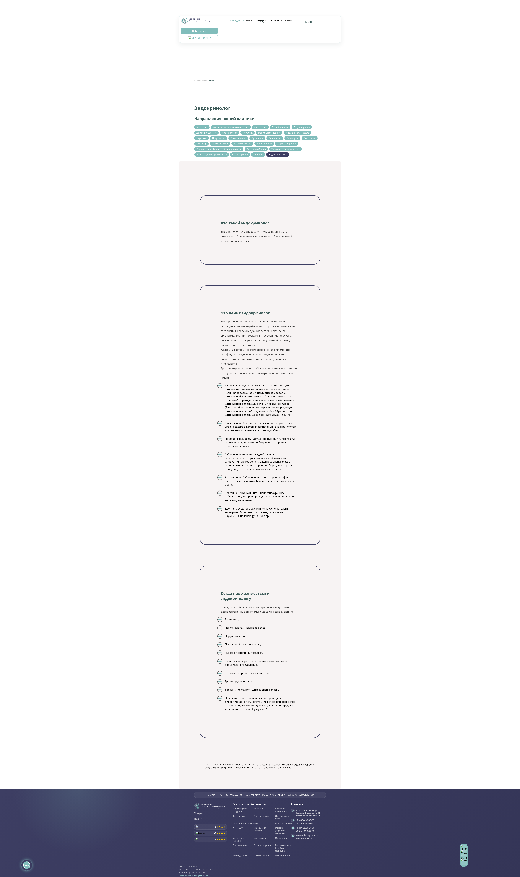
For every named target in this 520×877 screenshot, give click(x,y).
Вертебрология (280, 127)
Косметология (229, 132)
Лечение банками (284, 823)
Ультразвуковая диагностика (211, 154)
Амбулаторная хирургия (240, 810)
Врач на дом (239, 816)
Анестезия (259, 808)
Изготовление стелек (282, 817)
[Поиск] (262, 21)
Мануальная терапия (269, 132)
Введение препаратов (281, 810)
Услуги (198, 813)
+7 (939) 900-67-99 (305, 823)
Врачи (249, 20)
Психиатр (201, 143)
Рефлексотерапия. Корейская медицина (284, 848)
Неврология (218, 138)
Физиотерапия (240, 154)
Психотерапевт (220, 143)
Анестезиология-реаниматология (230, 127)
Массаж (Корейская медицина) (280, 830)
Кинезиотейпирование (244, 823)
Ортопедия (257, 138)
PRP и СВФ (238, 827)
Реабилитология (242, 143)
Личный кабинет (201, 37)
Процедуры (235, 20)
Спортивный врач (256, 149)
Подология (309, 138)
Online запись (199, 31)
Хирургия (258, 154)
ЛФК (256, 823)
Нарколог (201, 138)
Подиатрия (292, 138)
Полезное (274, 20)
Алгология (201, 127)
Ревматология (264, 143)
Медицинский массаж (297, 132)
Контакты (288, 20)
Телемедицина (240, 855)
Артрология (260, 127)
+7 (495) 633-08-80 (305, 820)
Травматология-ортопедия (285, 149)
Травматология (261, 855)
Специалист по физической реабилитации (218, 149)
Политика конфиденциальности (194, 875)
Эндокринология (278, 154)
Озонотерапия (238, 138)
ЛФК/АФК (248, 132)
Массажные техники (238, 839)
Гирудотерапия (302, 127)
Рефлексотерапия (286, 143)
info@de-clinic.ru (304, 838)
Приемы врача (240, 845)
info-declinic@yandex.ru (307, 835)
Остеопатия (275, 138)
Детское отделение (206, 132)
